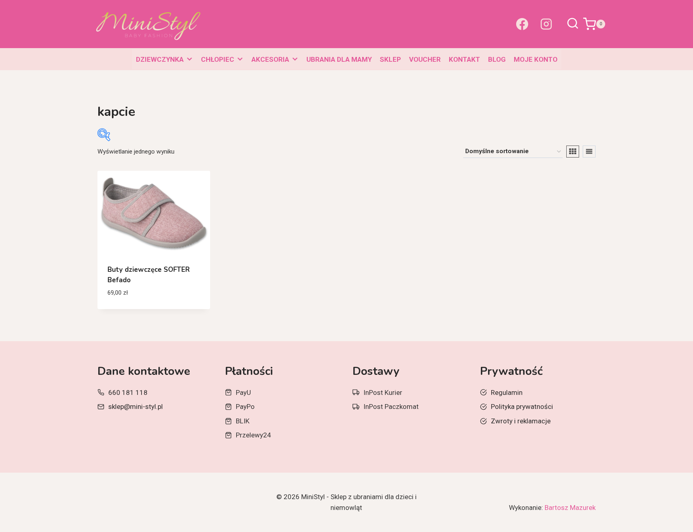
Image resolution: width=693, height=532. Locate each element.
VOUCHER (425, 59)
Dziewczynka (160, 59)
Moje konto (535, 59)
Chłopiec (217, 59)
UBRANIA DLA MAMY (339, 59)
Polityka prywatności (522, 407)
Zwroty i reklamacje (521, 421)
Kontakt (464, 59)
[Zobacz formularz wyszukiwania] (572, 24)
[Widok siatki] (572, 152)
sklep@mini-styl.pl (135, 407)
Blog (497, 59)
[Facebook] (522, 24)
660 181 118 (128, 392)
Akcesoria (270, 59)
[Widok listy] (589, 152)
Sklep (390, 59)
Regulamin (507, 392)
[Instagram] (546, 24)
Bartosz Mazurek (570, 508)
